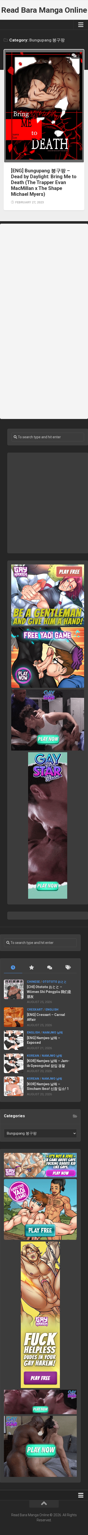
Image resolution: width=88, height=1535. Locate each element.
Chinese (33, 981)
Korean (33, 1055)
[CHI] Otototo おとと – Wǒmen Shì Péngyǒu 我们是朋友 (49, 991)
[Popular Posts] (31, 967)
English (51, 1009)
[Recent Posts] (13, 967)
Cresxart (35, 1009)
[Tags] (68, 967)
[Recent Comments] (49, 967)
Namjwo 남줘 (53, 1032)
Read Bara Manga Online (44, 10)
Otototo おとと (55, 981)
